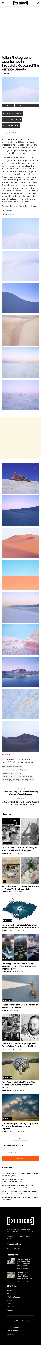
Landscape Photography (12, 776)
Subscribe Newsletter (11, 125)
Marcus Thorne (7, 853)
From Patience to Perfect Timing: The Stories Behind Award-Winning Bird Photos (18, 1085)
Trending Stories (28, 780)
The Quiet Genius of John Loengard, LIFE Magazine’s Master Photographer (19, 849)
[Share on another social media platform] (33, 105)
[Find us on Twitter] (11, 1248)
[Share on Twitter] (21, 105)
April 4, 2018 (5, 74)
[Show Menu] (3, 3)
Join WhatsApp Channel (12, 119)
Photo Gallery (28, 776)
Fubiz (7, 755)
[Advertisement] (20, 29)
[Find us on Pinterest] (18, 1249)
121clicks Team (17, 133)
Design (9, 1300)
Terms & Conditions (13, 1327)
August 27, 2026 (18, 892)
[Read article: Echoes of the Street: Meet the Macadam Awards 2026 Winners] (20, 988)
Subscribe (20, 1158)
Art (4, 881)
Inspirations (7, 843)
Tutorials (10, 1310)
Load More (20, 1139)
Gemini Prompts (12, 1330)
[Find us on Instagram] (15, 1249)
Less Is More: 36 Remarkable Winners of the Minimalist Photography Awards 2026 (20, 926)
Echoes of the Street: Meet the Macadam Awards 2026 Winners (20, 1006)
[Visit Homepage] (20, 3)
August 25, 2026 (19, 972)
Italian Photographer (14, 767)
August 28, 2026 (19, 853)
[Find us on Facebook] (7, 1249)
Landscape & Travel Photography (15, 770)
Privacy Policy (11, 1324)
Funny (9, 1303)
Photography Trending (11, 780)
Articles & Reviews (13, 1297)
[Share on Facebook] (8, 105)
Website (8, 211)
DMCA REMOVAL (21, 1321)
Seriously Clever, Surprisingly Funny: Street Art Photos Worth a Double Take (20, 887)
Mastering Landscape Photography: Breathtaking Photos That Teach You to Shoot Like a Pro (19, 966)
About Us (10, 1321)
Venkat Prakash (7, 972)
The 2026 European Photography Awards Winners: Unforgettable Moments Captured (20, 1126)
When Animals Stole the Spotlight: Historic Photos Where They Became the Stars (20, 1044)
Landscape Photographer (12, 773)
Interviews (10, 1307)
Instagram (9, 214)
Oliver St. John (7, 892)
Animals (6, 1039)
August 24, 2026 (19, 1090)
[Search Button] (38, 3)
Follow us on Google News (12, 114)
